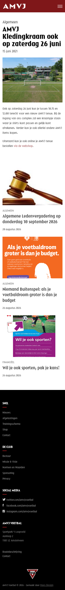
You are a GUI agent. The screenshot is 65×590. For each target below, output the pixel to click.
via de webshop (23, 146)
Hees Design (46, 585)
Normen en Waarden (13, 467)
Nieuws (6, 412)
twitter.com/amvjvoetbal (19, 500)
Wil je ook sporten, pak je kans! (31, 368)
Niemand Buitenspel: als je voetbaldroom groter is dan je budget (29, 295)
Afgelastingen (9, 418)
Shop (5, 429)
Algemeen (10, 22)
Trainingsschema (11, 424)
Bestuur (6, 456)
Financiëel (8, 362)
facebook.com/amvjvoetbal (21, 506)
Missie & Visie (9, 462)
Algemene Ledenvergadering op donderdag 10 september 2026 (31, 219)
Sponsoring (8, 473)
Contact (6, 435)
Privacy (6, 479)
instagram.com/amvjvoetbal (21, 511)
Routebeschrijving (12, 552)
